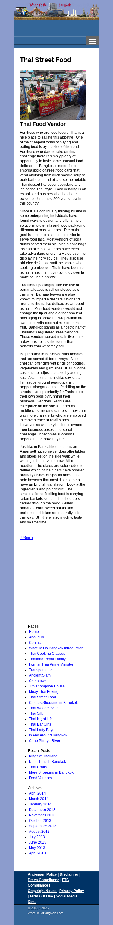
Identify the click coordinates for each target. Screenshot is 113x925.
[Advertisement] (61, 584)
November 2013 (42, 815)
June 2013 (37, 842)
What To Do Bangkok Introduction (56, 648)
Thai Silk (36, 713)
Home (34, 632)
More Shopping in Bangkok (51, 772)
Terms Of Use (41, 896)
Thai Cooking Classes (47, 653)
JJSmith (26, 538)
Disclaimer (69, 874)
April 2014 (37, 793)
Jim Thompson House (47, 686)
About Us (36, 637)
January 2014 (40, 804)
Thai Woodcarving (44, 708)
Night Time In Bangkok (47, 761)
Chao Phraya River (44, 741)
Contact (35, 643)
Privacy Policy (71, 891)
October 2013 (40, 820)
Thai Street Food (42, 697)
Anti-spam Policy (42, 874)
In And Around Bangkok (48, 735)
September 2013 (42, 826)
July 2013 (37, 837)
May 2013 (37, 848)
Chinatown (38, 681)
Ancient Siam (40, 675)
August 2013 (39, 831)
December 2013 (42, 810)
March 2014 (39, 799)
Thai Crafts (38, 767)
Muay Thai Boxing (43, 692)
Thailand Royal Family (47, 659)
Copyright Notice (42, 891)
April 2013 (37, 853)
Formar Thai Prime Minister (51, 664)
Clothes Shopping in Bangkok (53, 702)
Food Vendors (40, 778)
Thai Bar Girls (40, 724)
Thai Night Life (41, 719)
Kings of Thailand (43, 756)
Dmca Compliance (43, 880)
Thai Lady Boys (41, 730)
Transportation (41, 670)
